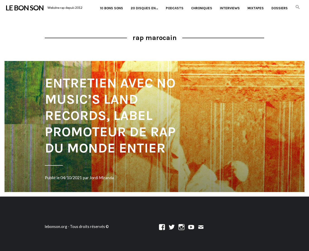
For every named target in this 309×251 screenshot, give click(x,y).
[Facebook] (162, 226)
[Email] (200, 226)
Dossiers (279, 8)
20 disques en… (144, 8)
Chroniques (201, 8)
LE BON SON (25, 7)
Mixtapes (255, 8)
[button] (297, 7)
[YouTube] (191, 226)
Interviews (230, 8)
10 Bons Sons (111, 8)
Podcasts (174, 8)
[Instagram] (181, 226)
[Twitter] (171, 226)
